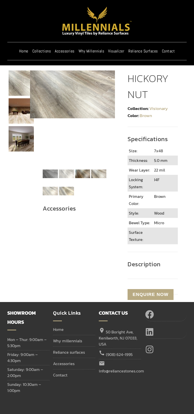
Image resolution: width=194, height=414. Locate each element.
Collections (41, 51)
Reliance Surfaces (143, 51)
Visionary (158, 108)
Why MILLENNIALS (67, 341)
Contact (168, 51)
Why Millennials (91, 51)
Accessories (65, 51)
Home (23, 51)
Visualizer (116, 51)
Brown (146, 115)
